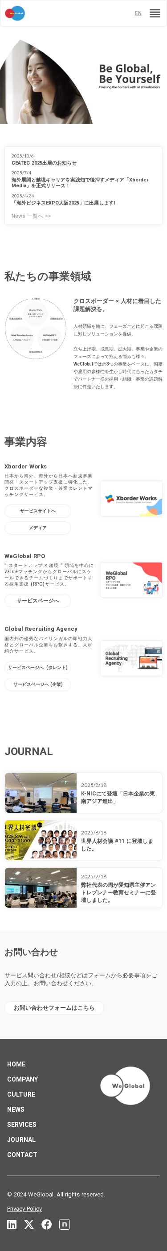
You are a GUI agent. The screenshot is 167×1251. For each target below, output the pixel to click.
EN (138, 13)
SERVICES (22, 1124)
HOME (16, 1064)
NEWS (15, 1109)
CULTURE (21, 1094)
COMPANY (22, 1079)
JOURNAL (21, 1139)
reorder (155, 13)
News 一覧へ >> (31, 216)
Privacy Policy (24, 1208)
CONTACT (22, 1154)
